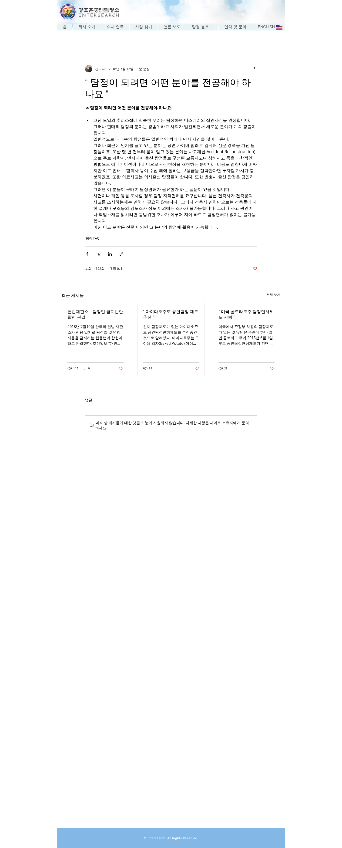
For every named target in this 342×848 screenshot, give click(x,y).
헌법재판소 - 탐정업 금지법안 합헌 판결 (95, 314)
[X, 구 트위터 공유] (98, 254)
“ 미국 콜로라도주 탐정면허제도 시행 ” (246, 314)
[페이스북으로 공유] (87, 254)
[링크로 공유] (121, 254)
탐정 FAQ (93, 238)
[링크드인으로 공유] (110, 254)
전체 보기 (273, 294)
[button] (172, 27)
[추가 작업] (254, 68)
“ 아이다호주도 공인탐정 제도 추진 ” (170, 314)
